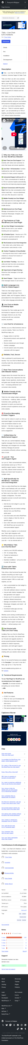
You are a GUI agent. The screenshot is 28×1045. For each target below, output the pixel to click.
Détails (5, 47)
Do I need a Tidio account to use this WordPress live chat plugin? (11, 766)
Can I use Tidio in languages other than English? (10, 838)
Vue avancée (5, 924)
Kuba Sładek (8, 878)
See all (24, 951)
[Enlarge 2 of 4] (24, 717)
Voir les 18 (23, 910)
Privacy (4, 987)
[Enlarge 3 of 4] (11, 725)
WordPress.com (7, 1006)
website (6, 670)
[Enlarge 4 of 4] (24, 733)
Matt (4, 1008)
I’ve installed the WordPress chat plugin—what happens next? (11, 760)
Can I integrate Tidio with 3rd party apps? (7, 832)
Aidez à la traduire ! (20, 12)
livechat (24, 920)
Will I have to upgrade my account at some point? (9, 777)
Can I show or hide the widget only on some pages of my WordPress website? (9, 790)
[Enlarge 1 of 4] (11, 717)
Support (5, 64)
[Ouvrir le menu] (25, 2)
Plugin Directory (6, 7)
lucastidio (7, 862)
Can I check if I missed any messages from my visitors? (9, 820)
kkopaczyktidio (9, 873)
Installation (6, 55)
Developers (5, 998)
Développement (7, 59)
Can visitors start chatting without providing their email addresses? (11, 814)
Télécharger (6, 41)
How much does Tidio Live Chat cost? (8, 754)
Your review (5, 951)
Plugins (17, 984)
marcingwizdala (9, 868)
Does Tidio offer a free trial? (10, 772)
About (3, 979)
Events (17, 995)
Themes (17, 981)
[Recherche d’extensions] (18, 18)
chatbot (24, 913)
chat (20, 913)
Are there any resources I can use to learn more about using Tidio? (11, 802)
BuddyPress (6, 1014)
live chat (19, 920)
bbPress (5, 1011)
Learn (3, 992)
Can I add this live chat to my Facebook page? (8, 826)
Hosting (4, 984)
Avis (4, 51)
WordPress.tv (6, 1000)
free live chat (23, 917)
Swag (17, 1000)
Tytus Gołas (7, 37)
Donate (18, 998)
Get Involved (18, 992)
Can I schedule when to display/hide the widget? (8, 796)
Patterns (17, 987)
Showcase (18, 979)
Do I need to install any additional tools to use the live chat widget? (11, 783)
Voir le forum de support (8, 969)
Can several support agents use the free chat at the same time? (11, 808)
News (3, 981)
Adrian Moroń (9, 884)
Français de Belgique (11, 1021)
